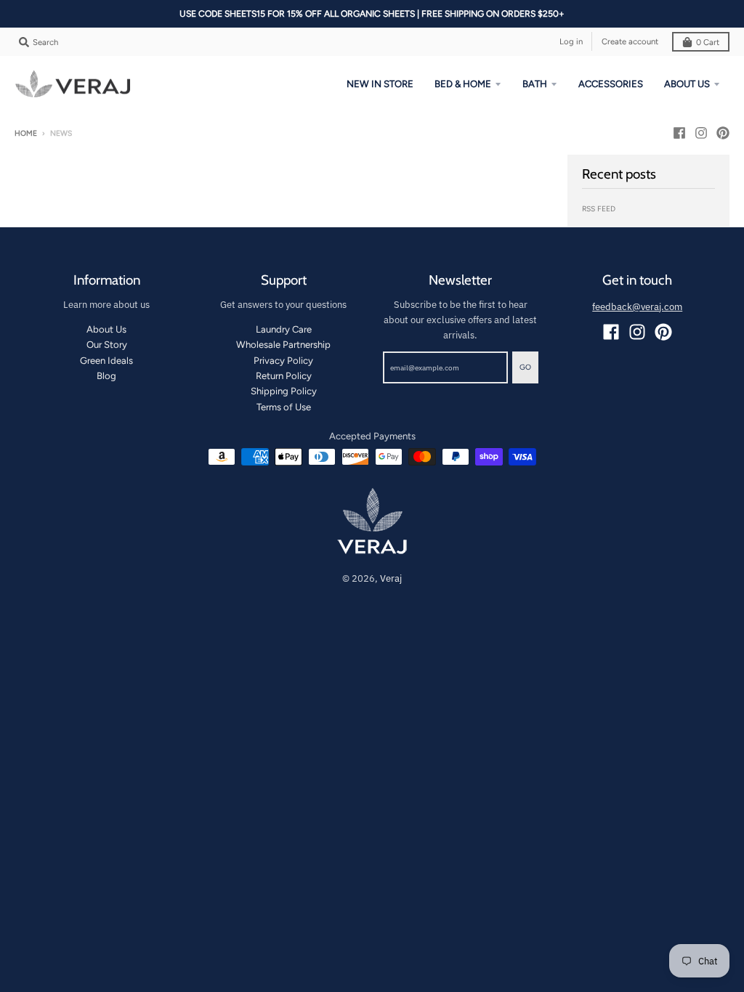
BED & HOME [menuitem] (462, 83)
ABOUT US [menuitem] (687, 83)
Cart (707, 42)
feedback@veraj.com (637, 307)
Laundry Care (284, 329)
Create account (630, 41)
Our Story (106, 344)
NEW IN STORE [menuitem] (380, 83)
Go (525, 367)
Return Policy (284, 375)
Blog (106, 375)
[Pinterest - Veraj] (722, 132)
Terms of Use (283, 407)
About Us (106, 329)
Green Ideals (106, 360)
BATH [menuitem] (534, 83)
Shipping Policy (284, 391)
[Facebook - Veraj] (679, 132)
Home (26, 133)
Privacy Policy (283, 360)
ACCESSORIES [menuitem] (610, 83)
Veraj (391, 578)
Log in (571, 41)
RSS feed (598, 209)
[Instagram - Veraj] (701, 132)
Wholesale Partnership (283, 344)
